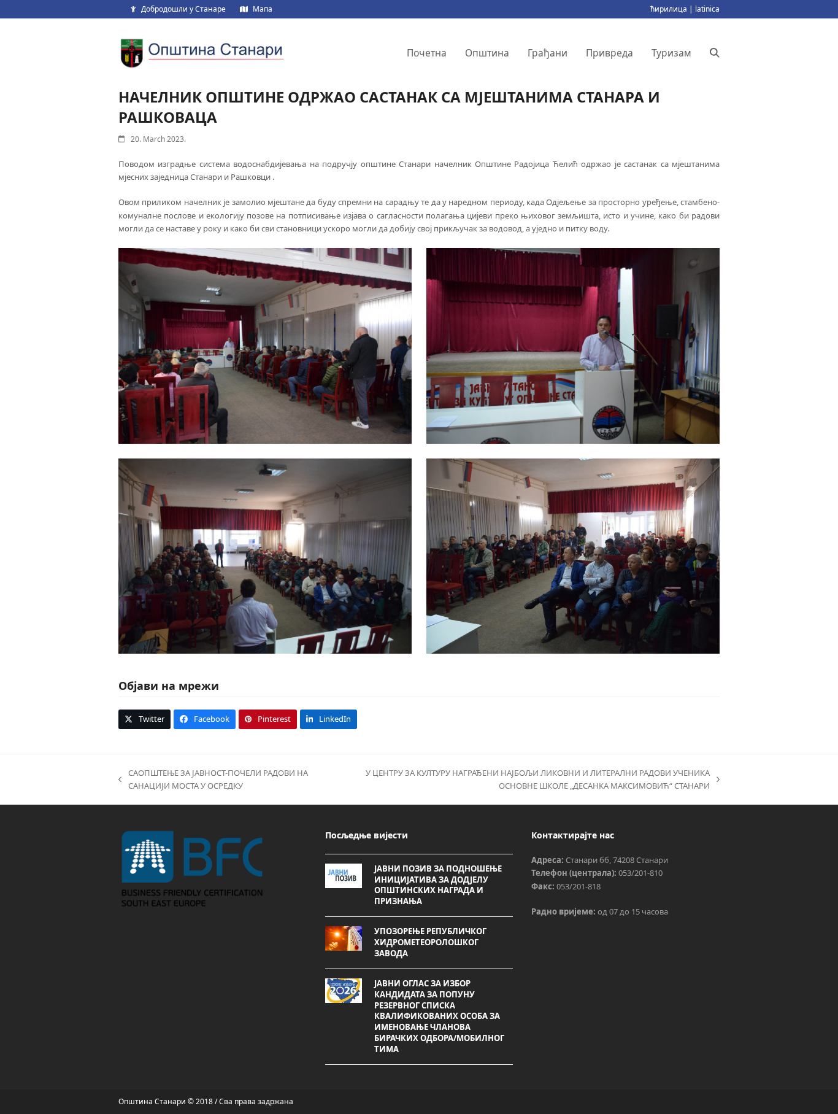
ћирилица (668, 9)
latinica (707, 9)
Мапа (262, 9)
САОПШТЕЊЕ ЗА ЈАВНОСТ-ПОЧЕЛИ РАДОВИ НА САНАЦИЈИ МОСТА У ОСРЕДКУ (213, 780)
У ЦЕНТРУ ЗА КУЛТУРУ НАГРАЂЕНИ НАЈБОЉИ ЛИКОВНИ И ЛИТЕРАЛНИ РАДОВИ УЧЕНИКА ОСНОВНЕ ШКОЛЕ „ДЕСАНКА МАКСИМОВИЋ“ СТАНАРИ (523, 780)
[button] (715, 53)
